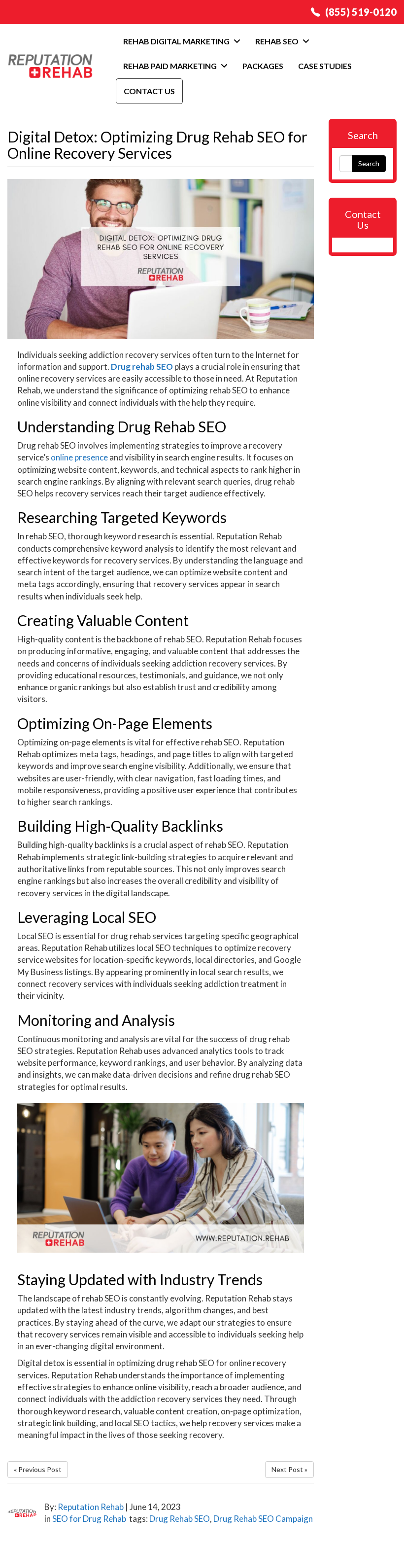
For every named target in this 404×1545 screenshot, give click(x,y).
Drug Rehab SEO (179, 1518)
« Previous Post (38, 1469)
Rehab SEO (277, 41)
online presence (79, 457)
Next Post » (289, 1469)
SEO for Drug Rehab (89, 1518)
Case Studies (325, 65)
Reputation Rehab (91, 1507)
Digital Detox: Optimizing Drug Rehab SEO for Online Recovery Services (157, 145)
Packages (262, 65)
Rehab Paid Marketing (170, 65)
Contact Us (149, 91)
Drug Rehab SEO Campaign (263, 1518)
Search (368, 163)
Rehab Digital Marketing (177, 41)
